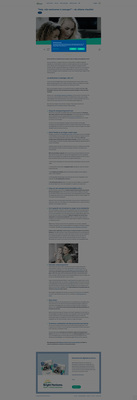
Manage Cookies (56, 48)
